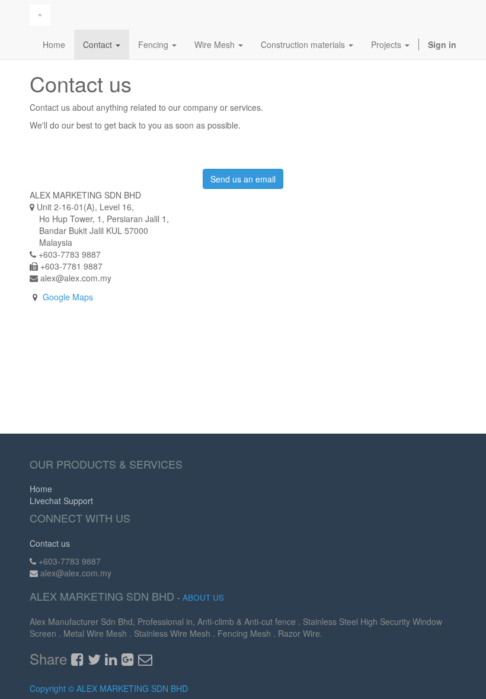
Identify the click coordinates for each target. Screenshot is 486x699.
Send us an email (243, 179)
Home (41, 489)
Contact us (50, 543)
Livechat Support (61, 500)
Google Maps (68, 297)
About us (203, 597)
